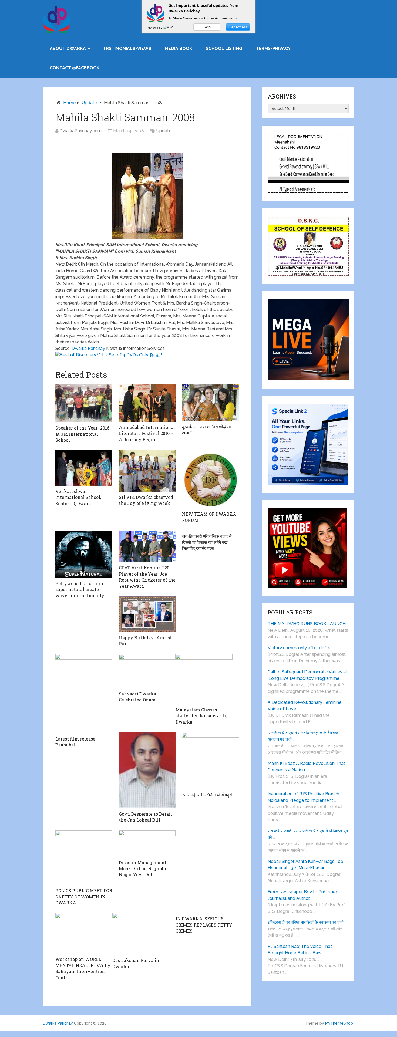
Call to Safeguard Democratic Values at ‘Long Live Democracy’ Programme (307, 675)
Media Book (178, 48)
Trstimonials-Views (127, 48)
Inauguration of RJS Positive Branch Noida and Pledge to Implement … (303, 797)
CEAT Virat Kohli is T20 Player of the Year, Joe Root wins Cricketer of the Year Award (147, 577)
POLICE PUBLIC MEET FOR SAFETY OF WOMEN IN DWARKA (83, 897)
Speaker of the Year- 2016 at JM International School (82, 434)
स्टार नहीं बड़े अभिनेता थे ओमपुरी (207, 795)
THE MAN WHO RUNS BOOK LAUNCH (307, 623)
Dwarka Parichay (88, 348)
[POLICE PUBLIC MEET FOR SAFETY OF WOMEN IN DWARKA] (83, 857)
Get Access (238, 27)
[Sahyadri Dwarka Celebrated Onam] (147, 671)
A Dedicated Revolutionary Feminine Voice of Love (305, 705)
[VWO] (168, 27)
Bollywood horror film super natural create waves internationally (79, 589)
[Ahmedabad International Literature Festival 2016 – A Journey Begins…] (147, 403)
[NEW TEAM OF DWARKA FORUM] (210, 479)
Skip (207, 27)
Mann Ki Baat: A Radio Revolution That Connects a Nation (306, 766)
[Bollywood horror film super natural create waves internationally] (83, 554)
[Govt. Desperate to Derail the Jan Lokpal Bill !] (147, 770)
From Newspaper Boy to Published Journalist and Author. (303, 895)
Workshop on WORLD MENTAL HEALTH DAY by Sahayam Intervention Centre (82, 968)
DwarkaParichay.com (80, 130)
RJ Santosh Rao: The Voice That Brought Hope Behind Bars (300, 949)
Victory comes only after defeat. (301, 647)
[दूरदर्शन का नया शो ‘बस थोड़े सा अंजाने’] (210, 402)
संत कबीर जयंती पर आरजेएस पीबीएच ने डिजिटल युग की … (308, 834)
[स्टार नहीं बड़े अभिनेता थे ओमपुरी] (210, 760)
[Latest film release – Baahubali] (83, 693)
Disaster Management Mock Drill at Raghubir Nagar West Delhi (143, 868)
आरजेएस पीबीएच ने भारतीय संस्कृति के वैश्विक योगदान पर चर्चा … (303, 736)
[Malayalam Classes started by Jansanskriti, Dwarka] (204, 679)
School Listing (224, 48)
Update (89, 102)
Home (69, 102)
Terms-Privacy (273, 48)
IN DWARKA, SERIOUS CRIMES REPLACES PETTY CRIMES (204, 925)
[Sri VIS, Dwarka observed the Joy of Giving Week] (147, 470)
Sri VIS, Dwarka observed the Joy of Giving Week (146, 500)
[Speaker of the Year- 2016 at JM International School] (83, 403)
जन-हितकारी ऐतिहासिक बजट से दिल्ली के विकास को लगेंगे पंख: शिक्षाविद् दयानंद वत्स (207, 542)
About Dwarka (68, 48)
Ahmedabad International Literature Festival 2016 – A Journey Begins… (147, 433)
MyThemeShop (339, 1023)
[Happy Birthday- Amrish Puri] (147, 614)
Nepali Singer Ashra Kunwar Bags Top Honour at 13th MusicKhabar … (305, 864)
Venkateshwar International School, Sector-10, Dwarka (78, 497)
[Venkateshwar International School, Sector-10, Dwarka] (83, 468)
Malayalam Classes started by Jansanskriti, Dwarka (201, 716)
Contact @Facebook (75, 67)
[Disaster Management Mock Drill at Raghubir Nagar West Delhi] (147, 843)
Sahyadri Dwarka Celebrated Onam (137, 696)
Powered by (155, 27)
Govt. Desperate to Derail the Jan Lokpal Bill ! (145, 817)
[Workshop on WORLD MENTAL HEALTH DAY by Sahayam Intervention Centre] (83, 933)
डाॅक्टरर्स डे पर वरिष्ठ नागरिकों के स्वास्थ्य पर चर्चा (306, 922)
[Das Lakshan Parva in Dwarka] (140, 934)
